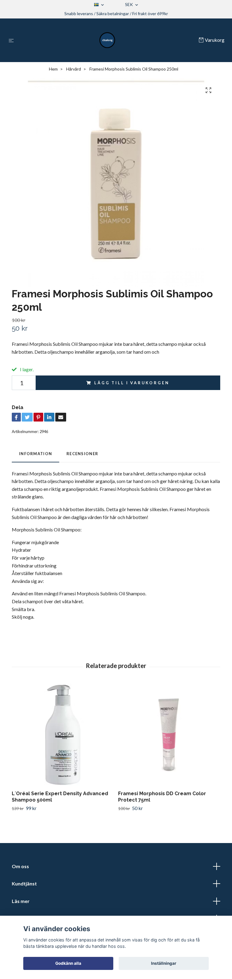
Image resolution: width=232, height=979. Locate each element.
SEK (129, 4)
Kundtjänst (24, 883)
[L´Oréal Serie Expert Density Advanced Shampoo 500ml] (63, 735)
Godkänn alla (68, 963)
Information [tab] (35, 453)
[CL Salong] (108, 40)
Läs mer (21, 901)
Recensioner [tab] (82, 453)
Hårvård (73, 68)
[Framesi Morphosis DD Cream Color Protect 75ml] (169, 735)
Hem (53, 68)
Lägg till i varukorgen (131, 382)
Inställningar (163, 963)
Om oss (20, 866)
